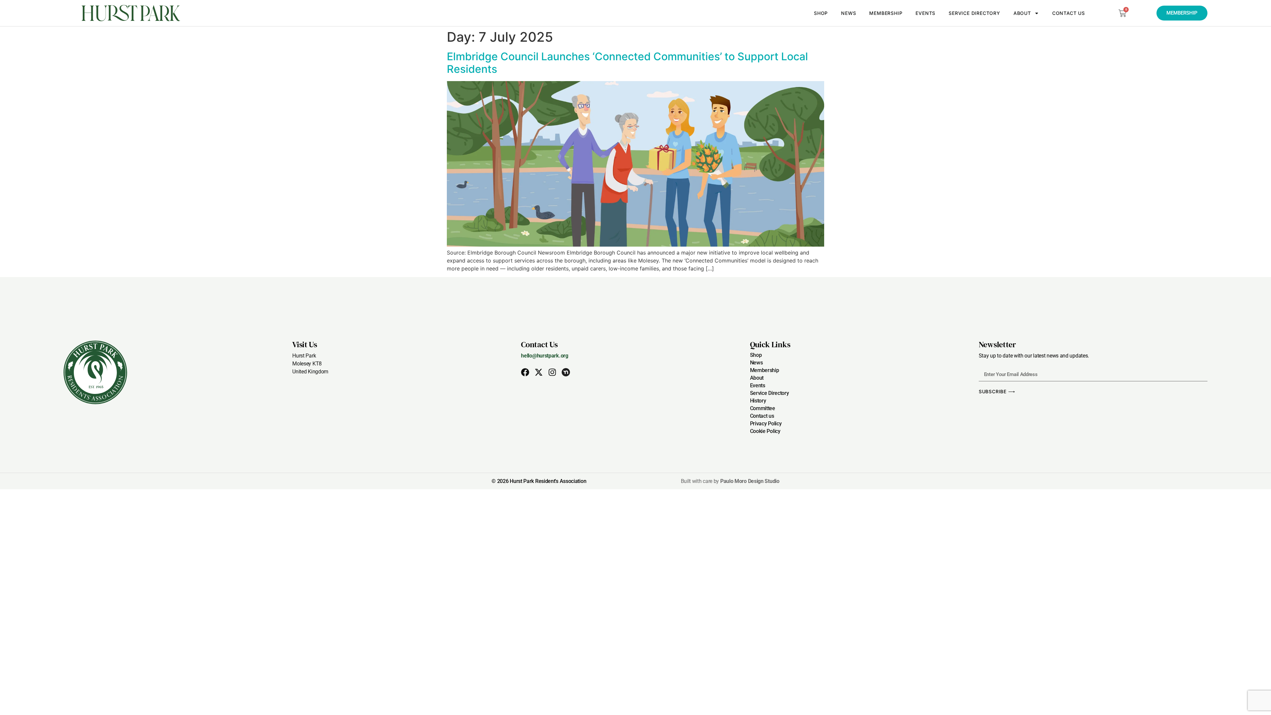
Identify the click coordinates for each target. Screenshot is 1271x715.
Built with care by (730, 481)
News (848, 13)
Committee (762, 408)
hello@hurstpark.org (544, 356)
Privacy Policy (766, 423)
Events (925, 13)
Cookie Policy (765, 431)
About (1022, 13)
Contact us (1068, 13)
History (758, 401)
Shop (821, 13)
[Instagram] (552, 372)
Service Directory (974, 13)
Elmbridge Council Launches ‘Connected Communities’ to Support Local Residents (627, 62)
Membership (885, 13)
